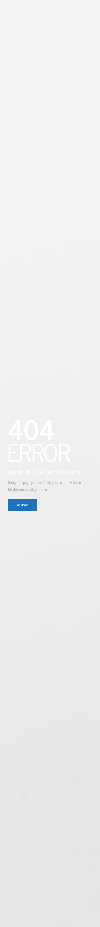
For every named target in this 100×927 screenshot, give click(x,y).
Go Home (22, 504)
